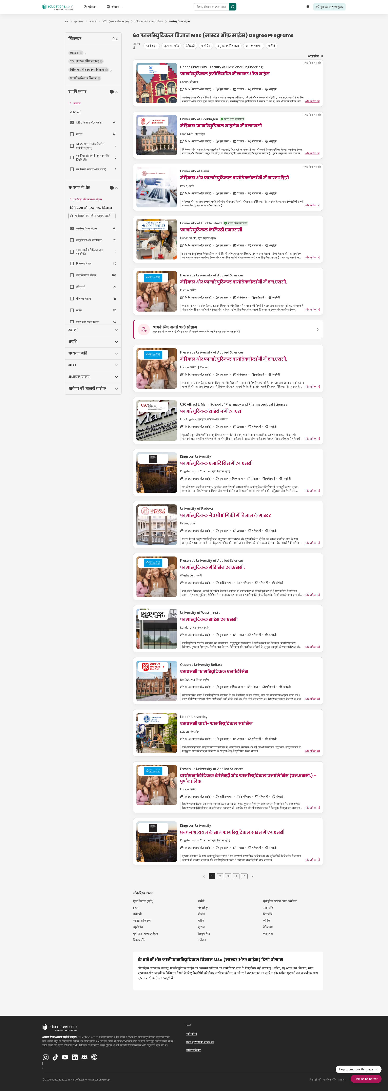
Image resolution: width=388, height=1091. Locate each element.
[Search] (232, 6)
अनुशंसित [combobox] (313, 56)
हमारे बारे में (191, 1034)
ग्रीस (201, 920)
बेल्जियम (268, 927)
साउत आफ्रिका (142, 920)
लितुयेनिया (204, 933)
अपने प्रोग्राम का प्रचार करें (200, 1042)
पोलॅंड (201, 914)
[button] (75, 52)
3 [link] (228, 876)
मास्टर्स (77, 103)
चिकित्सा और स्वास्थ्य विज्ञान (88, 199)
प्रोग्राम (92, 7)
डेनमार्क (137, 914)
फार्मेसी (271, 46)
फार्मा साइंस (151, 46)
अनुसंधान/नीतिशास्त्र (228, 46)
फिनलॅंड (267, 914)
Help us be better (366, 1079)
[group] (233, 46)
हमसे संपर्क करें (193, 1050)
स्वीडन (202, 940)
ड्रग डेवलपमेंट (171, 46)
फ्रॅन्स (201, 927)
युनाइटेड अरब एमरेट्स (145, 933)
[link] (179, 21)
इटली (136, 907)
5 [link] (244, 876)
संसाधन (115, 7)
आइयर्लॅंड (268, 907)
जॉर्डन (266, 920)
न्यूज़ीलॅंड (138, 927)
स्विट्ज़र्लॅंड (139, 940)
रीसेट (115, 39)
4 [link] (236, 876)
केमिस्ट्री (190, 46)
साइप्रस (268, 933)
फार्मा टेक (206, 46)
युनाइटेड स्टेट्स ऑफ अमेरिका (280, 901)
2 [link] (220, 876)
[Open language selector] (308, 6)
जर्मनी (201, 901)
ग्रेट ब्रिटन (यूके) (143, 901)
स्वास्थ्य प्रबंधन (253, 46)
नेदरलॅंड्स (203, 907)
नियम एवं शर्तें (315, 1079)
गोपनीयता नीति (329, 1079)
